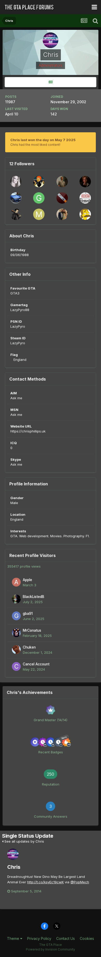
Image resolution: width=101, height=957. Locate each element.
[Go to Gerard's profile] (39, 198)
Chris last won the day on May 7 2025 (43, 140)
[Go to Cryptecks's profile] (85, 214)
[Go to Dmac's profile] (39, 181)
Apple (27, 580)
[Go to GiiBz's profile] (15, 198)
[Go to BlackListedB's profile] (16, 599)
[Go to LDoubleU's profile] (62, 214)
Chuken (29, 647)
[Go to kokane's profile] (15, 181)
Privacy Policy (39, 938)
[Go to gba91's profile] (16, 615)
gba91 (28, 613)
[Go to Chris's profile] (13, 854)
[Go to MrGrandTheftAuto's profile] (39, 214)
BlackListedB (33, 597)
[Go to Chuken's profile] (16, 649)
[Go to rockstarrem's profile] (85, 198)
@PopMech (79, 882)
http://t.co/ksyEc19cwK (45, 882)
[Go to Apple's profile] (16, 582)
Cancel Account (36, 664)
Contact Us (65, 938)
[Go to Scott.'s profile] (62, 181)
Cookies (87, 938)
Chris (13, 867)
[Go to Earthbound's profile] (15, 214)
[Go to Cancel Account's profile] (16, 666)
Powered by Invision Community (50, 949)
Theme (13, 938)
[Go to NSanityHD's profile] (62, 198)
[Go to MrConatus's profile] (16, 632)
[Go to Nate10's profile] (85, 181)
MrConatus (32, 630)
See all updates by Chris (23, 841)
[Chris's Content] (50, 82)
